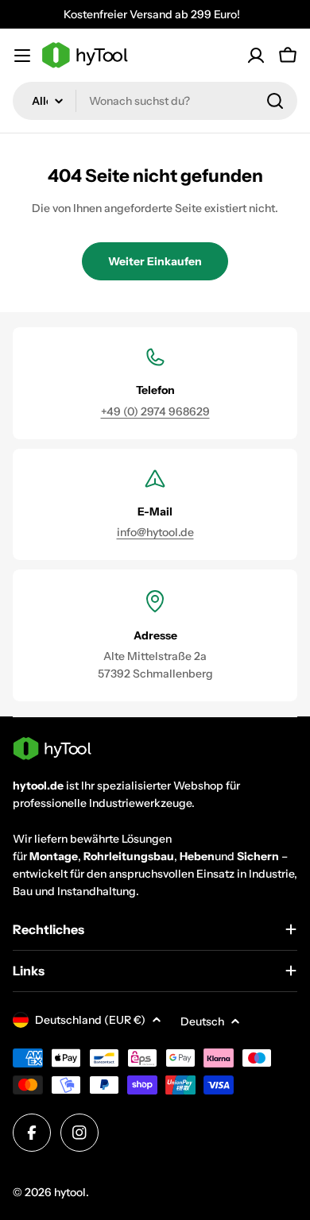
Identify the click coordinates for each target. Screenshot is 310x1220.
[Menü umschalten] (22, 55)
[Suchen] (275, 100)
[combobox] (155, 101)
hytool (70, 1192)
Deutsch (202, 1021)
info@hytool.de (155, 532)
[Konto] (255, 55)
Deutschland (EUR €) (90, 1020)
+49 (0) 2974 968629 (155, 411)
